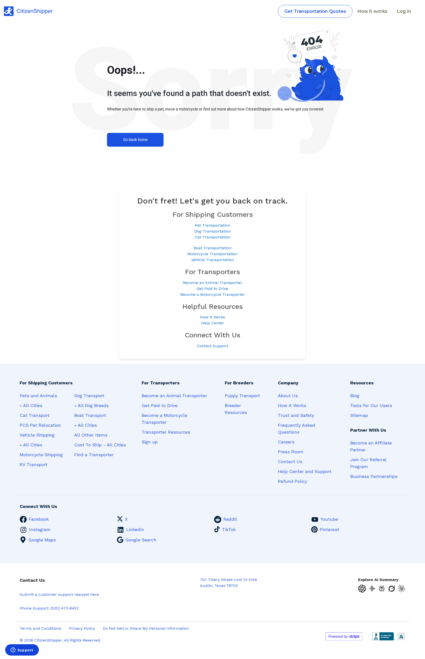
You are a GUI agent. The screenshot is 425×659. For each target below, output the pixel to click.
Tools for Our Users (371, 405)
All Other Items (90, 435)
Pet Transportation (212, 225)
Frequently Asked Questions (296, 429)
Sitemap (359, 415)
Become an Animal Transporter (212, 282)
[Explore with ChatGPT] (362, 589)
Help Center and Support (305, 471)
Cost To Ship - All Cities (100, 444)
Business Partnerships (373, 476)
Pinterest (329, 529)
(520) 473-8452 (64, 608)
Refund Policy (292, 481)
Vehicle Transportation (212, 259)
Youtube (329, 519)
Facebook (39, 519)
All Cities (31, 405)
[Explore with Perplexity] (382, 589)
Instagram (40, 529)
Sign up (150, 441)
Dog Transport (89, 395)
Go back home (135, 139)
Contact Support (212, 346)
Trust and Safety (296, 415)
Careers (286, 441)
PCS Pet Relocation (40, 425)
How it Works (292, 405)
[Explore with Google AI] (372, 589)
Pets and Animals (38, 395)
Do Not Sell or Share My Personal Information (146, 628)
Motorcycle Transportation (212, 253)
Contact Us (290, 461)
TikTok (229, 529)
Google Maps (42, 539)
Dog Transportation (212, 231)
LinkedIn (135, 529)
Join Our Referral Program (368, 463)
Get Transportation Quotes (315, 11)
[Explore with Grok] (391, 589)
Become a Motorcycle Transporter (212, 294)
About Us (288, 395)
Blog (354, 395)
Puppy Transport (242, 395)
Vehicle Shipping (37, 435)
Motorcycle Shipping (41, 454)
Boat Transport (90, 415)
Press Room (290, 451)
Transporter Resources (166, 432)
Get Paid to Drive (212, 288)
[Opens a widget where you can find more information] (22, 650)
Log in (404, 11)
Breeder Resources (236, 409)
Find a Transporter (94, 454)
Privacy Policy (82, 628)
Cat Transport (34, 415)
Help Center (212, 323)
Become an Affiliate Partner (371, 446)
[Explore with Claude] (401, 589)
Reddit (230, 519)
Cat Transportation (212, 237)
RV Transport (33, 464)
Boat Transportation (212, 248)
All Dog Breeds (91, 405)
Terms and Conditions (40, 628)
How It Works (212, 317)
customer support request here (68, 594)
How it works (372, 11)
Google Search (140, 539)
